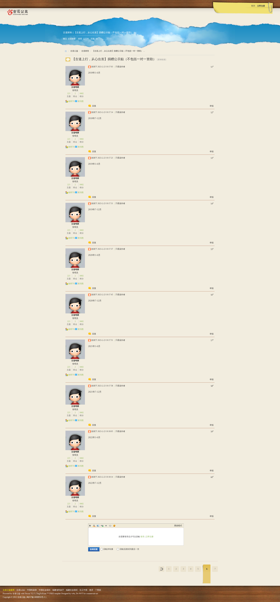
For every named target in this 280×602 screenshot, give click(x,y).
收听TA (71, 101)
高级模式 (178, 525)
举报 (212, 106)
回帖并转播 (108, 549)
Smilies (114, 525)
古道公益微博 (8, 590)
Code (110, 525)
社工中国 (83, 590)
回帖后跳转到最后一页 (129, 549)
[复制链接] (161, 59)
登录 (253, 6)
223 (68, 93)
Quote (106, 525)
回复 (94, 106)
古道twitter (20, 590)
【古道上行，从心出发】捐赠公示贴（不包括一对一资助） (114, 59)
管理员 (75, 90)
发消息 (81, 101)
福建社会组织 (72, 590)
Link (102, 525)
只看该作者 (120, 67)
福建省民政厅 (58, 590)
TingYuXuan (41, 593)
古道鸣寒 (75, 87)
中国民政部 (32, 590)
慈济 (91, 590)
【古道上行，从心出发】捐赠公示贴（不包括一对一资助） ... (118, 51)
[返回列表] (161, 569)
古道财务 (67, 32)
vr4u (73, 593)
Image (98, 525)
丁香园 (98, 590)
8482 (82, 93)
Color (94, 525)
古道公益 (65, 51)
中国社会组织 (44, 590)
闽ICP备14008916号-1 (36, 597)
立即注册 (261, 6)
